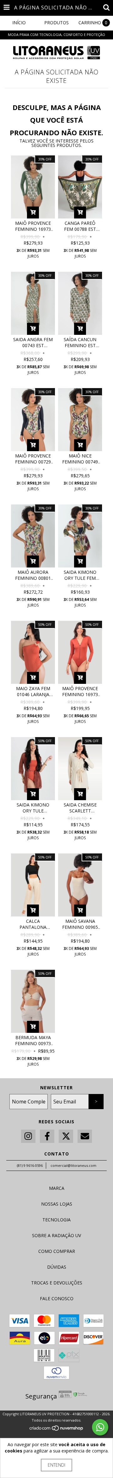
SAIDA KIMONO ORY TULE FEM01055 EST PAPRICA (33, 808)
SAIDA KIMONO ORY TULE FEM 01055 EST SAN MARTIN (80, 575)
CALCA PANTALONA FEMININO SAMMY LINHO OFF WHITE (33, 924)
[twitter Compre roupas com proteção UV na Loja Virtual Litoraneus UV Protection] (66, 1136)
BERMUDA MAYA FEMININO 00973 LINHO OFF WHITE (33, 1040)
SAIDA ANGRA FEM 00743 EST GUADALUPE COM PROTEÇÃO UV (33, 342)
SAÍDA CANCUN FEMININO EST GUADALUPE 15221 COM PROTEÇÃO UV (80, 342)
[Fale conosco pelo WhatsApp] (100, 1427)
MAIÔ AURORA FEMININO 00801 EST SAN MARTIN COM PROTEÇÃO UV (33, 575)
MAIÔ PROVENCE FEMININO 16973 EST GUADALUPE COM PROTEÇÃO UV (33, 226)
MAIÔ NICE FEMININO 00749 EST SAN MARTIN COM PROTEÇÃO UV (80, 459)
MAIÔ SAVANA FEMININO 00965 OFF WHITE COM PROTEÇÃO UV (80, 924)
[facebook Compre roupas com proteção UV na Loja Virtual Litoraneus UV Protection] (47, 1136)
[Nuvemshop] (56, 1430)
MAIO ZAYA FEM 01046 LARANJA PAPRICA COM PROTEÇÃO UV (33, 691)
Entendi (56, 1465)
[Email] (85, 1136)
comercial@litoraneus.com (73, 1165)
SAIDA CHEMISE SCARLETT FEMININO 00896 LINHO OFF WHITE (80, 808)
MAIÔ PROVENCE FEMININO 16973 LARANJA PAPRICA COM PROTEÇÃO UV (80, 691)
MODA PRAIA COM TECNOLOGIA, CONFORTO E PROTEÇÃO (56, 34)
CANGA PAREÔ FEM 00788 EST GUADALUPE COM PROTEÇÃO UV (80, 226)
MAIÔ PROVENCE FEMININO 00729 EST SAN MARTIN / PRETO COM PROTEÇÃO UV (33, 459)
